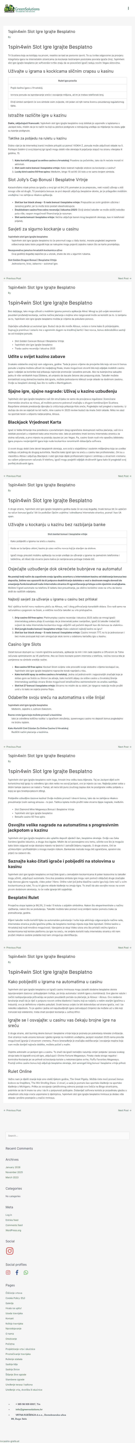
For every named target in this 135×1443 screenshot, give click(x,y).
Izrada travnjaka (14, 1313)
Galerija (10, 1303)
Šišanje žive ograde (16, 1374)
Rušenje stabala (14, 1359)
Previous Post (12, 278)
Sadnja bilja (12, 1364)
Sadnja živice (13, 1369)
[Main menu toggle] (128, 8)
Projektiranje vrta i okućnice (20, 1349)
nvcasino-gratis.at (9, 1441)
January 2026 (13, 1167)
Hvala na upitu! (14, 1308)
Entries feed (12, 1220)
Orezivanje (11, 1338)
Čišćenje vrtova (14, 1293)
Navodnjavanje (13, 1328)
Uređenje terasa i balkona (19, 1384)
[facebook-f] (18, 1272)
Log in (9, 1215)
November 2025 (14, 1172)
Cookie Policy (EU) (15, 1298)
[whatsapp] (26, 1272)
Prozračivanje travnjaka (18, 1354)
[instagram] (68, 1251)
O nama (10, 1333)
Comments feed (14, 1225)
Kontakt (10, 1318)
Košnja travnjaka (14, 1323)
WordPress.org (13, 1230)
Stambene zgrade (15, 1379)
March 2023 (12, 1177)
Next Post (124, 278)
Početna (10, 1344)
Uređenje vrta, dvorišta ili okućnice (24, 1389)
